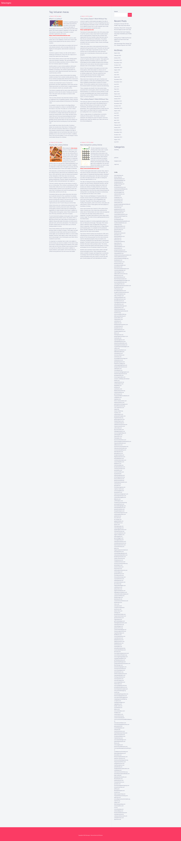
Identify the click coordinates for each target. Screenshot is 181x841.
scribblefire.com (118, 397)
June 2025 (116, 74)
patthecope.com (118, 602)
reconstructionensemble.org (120, 563)
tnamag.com (117, 612)
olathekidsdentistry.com (120, 341)
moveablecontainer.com (120, 265)
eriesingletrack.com (118, 334)
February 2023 (117, 125)
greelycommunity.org (119, 480)
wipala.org (116, 409)
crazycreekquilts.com (119, 461)
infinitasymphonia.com (119, 475)
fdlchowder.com (118, 683)
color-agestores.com (119, 407)
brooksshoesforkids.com (120, 614)
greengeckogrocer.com (119, 361)
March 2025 (117, 77)
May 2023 (116, 118)
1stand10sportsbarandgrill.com (121, 346)
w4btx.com (117, 348)
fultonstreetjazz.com (119, 261)
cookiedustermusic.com (119, 561)
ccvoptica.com (117, 700)
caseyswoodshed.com (119, 595)
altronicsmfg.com (118, 200)
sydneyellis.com (118, 368)
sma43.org (116, 692)
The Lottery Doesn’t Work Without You (93, 19)
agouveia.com (117, 797)
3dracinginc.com (118, 438)
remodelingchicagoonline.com (121, 694)
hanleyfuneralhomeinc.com (120, 343)
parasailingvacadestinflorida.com (122, 773)
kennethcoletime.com (119, 509)
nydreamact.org (118, 224)
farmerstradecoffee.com (120, 631)
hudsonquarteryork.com (119, 741)
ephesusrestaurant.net (119, 734)
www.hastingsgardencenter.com (121, 724)
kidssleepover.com (118, 206)
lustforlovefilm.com (119, 472)
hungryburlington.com (119, 511)
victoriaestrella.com (119, 575)
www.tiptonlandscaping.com (121, 697)
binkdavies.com (117, 463)
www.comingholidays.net (120, 433)
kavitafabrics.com (118, 565)
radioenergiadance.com (119, 246)
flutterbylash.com (118, 778)
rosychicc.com (117, 412)
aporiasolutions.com (119, 617)
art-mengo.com (117, 519)
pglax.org (116, 548)
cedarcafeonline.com (119, 190)
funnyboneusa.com (118, 560)
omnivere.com (117, 195)
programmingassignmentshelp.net (122, 204)
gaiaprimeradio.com (118, 521)
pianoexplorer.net (118, 726)
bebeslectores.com (118, 275)
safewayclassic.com (119, 212)
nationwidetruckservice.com (120, 570)
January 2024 (117, 98)
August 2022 (117, 139)
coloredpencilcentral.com (120, 302)
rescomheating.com (118, 809)
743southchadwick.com (119, 294)
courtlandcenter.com (119, 578)
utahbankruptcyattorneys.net (121, 311)
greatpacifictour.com (119, 573)
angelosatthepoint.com (119, 590)
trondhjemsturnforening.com (121, 751)
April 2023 (116, 120)
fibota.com (116, 743)
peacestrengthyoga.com (120, 661)
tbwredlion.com (118, 755)
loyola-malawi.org (118, 411)
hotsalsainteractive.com (120, 187)
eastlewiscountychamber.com (121, 446)
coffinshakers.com (118, 500)
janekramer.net (117, 516)
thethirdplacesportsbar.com (120, 733)
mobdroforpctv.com (119, 421)
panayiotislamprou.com (119, 250)
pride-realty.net (117, 775)
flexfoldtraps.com (118, 665)
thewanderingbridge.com (120, 506)
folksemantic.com (118, 319)
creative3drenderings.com (120, 629)
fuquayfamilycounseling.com (121, 795)
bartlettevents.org (118, 263)
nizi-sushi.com (117, 517)
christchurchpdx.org (118, 465)
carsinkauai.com (118, 770)
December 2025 (118, 60)
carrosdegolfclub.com (119, 283)
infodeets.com (117, 185)
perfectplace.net (118, 394)
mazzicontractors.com (119, 731)
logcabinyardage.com (119, 633)
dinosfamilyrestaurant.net (120, 278)
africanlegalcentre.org (119, 477)
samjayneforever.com (119, 763)
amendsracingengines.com (120, 667)
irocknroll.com (117, 312)
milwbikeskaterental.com (120, 543)
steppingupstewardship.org (120, 699)
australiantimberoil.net (119, 277)
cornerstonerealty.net (119, 717)
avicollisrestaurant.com (119, 582)
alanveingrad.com (118, 536)
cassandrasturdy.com (119, 422)
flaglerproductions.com (119, 456)
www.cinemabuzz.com (119, 711)
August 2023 (117, 110)
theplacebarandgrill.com (120, 585)
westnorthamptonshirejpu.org (121, 258)
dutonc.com (117, 524)
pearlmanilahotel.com (119, 236)
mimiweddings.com (118, 811)
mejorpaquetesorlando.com (120, 345)
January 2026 (117, 58)
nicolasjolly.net (117, 473)
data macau (74, 148)
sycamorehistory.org (119, 716)
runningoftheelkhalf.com (120, 658)
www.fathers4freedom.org (120, 655)
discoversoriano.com (119, 429)
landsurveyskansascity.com (120, 673)
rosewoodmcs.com (118, 714)
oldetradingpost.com (119, 272)
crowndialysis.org (118, 370)
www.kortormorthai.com (120, 668)
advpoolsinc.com (118, 589)
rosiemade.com (117, 338)
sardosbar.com (117, 321)
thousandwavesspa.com (120, 577)
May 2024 (116, 89)
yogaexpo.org (117, 399)
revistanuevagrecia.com (119, 487)
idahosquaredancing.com (120, 316)
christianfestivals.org (119, 531)
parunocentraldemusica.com (120, 746)
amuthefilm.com (118, 470)
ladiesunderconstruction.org (120, 273)
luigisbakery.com (118, 704)
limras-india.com (118, 177)
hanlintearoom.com (118, 780)
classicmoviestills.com (119, 426)
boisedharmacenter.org (119, 406)
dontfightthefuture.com (120, 299)
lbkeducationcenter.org (119, 390)
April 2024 (116, 91)
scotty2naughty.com (119, 490)
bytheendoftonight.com (119, 416)
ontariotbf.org (117, 217)
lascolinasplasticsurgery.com (121, 689)
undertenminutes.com (119, 194)
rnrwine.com (117, 792)
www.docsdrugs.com (119, 680)
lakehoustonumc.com (119, 641)
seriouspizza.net (118, 605)
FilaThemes (100, 835)
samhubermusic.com (119, 817)
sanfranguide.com (118, 434)
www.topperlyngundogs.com (121, 656)
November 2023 (118, 103)
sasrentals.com (117, 356)
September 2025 (118, 67)
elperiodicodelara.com (119, 178)
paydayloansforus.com (119, 209)
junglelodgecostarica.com (120, 529)
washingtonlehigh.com (119, 702)
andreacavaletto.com (119, 402)
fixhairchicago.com (118, 597)
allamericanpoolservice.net (120, 373)
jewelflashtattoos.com (119, 228)
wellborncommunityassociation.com (122, 255)
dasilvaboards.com (118, 451)
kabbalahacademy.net (119, 351)
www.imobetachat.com (119, 636)
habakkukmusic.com (118, 643)
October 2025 (117, 65)
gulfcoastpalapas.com (119, 621)
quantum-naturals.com (119, 758)
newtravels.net (117, 207)
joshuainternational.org (119, 648)
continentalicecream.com (120, 460)
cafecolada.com (118, 428)
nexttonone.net (118, 644)
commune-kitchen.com (119, 468)
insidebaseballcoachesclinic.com (121, 768)
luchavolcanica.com (118, 567)
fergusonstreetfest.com (120, 761)
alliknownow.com (118, 444)
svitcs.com (116, 604)
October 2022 (117, 134)
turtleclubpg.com (118, 572)
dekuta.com (117, 709)
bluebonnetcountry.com (119, 233)
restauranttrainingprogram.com (121, 372)
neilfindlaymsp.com (118, 580)
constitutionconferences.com (121, 600)
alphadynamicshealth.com (120, 777)
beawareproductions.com (120, 495)
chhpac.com (117, 802)
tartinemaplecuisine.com (120, 514)
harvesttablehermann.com (120, 282)
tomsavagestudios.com (119, 377)
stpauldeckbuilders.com (119, 675)
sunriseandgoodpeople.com (120, 553)
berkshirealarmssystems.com (121, 324)
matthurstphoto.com (119, 765)
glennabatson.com (118, 453)
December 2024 (118, 79)
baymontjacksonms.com (120, 544)
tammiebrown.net (118, 522)
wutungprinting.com (119, 539)
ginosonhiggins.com (118, 538)
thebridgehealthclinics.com (120, 622)
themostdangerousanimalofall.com (122, 441)
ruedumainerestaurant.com (120, 482)
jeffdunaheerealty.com (119, 660)
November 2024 (118, 82)
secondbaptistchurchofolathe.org (122, 799)
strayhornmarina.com (119, 455)
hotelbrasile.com (118, 260)
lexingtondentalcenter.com (120, 367)
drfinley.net (116, 789)
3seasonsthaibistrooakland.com (121, 395)
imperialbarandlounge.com (120, 306)
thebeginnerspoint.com (119, 431)
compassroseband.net (119, 607)
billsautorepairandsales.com (120, 756)
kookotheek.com (118, 248)
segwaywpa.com (118, 619)
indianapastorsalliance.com (120, 592)
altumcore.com (117, 609)
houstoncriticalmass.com (120, 439)
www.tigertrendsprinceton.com (121, 653)
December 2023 (118, 101)
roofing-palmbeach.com (119, 297)
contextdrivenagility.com (120, 497)
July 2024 (116, 84)
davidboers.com (118, 634)
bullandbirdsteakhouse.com (120, 687)
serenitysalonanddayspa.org (120, 189)
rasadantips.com (118, 197)
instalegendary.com (118, 219)
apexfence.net (117, 819)
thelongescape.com (118, 526)
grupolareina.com (118, 267)
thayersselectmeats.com (120, 616)
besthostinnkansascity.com (120, 812)
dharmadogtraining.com (119, 804)
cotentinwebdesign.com (119, 270)
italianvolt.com (117, 322)
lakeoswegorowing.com (119, 794)
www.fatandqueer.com (119, 670)
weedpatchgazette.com (119, 331)
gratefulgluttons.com (119, 419)
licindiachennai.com (118, 182)
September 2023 (118, 108)
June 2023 (116, 115)
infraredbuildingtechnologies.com (122, 280)
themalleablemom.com (119, 507)
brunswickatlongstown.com (120, 512)
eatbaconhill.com (118, 202)
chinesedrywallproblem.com (120, 555)
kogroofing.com (118, 243)
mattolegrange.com (119, 528)
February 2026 (117, 55)
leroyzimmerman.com (119, 787)
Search (116, 11)
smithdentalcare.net (119, 814)
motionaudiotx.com (119, 805)
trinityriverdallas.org (119, 392)
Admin (60, 16)
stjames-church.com (119, 489)
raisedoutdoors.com (119, 307)
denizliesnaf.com (118, 599)
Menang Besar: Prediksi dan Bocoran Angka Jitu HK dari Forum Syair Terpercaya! (122, 39)
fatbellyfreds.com (118, 738)
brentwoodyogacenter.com (120, 695)
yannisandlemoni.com (119, 329)
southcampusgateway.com (120, 251)
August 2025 (117, 70)
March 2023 (117, 122)
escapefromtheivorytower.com (121, 292)
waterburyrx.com (118, 587)
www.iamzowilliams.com (120, 722)
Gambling (116, 149)
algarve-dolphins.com (119, 534)
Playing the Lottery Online (58, 145)
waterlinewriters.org (119, 624)
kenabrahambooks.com (119, 467)
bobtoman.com (117, 239)
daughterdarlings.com (119, 184)
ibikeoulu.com (117, 499)
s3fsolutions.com (118, 289)
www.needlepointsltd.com (120, 685)
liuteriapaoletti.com (119, 551)
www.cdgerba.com (118, 744)
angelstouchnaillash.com (120, 350)
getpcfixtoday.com (118, 229)
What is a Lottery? (55, 19)
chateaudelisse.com (119, 253)
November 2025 (118, 62)
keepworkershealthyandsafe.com (122, 221)
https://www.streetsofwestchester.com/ (59, 35)
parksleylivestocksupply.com (121, 404)
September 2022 (118, 137)
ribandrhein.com (118, 385)
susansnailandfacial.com (120, 650)
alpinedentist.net (118, 245)
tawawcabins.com (118, 317)
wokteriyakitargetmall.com (120, 365)
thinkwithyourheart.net (119, 309)
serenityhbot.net (118, 646)
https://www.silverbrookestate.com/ (89, 168)
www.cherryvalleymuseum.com (121, 268)
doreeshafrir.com (118, 492)
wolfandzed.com (118, 707)
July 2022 (116, 142)
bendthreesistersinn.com (120, 556)
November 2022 (118, 132)
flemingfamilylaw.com (119, 790)
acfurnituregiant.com (119, 192)
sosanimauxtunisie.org (119, 241)
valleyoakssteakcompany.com (121, 594)
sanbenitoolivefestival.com (120, 424)
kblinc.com (116, 333)
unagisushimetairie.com (119, 226)
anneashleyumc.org (118, 672)
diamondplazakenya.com (120, 753)
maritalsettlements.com (120, 541)
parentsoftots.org (118, 628)
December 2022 (118, 130)
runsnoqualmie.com (118, 678)
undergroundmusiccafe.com (120, 816)
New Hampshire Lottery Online (91, 145)
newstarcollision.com (119, 355)
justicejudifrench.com (119, 504)
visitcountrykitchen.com (119, 533)
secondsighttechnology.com (120, 358)
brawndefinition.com (119, 458)
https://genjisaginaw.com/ (87, 29)
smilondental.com (118, 353)
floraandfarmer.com (119, 287)
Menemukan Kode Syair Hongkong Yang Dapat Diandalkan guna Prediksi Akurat (123, 33)
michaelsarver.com (118, 360)
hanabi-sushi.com (118, 705)
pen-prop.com (117, 651)
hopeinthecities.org (118, 417)
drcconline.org (117, 583)
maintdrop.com (117, 238)
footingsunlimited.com (119, 677)
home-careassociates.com (120, 400)
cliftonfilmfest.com (119, 304)
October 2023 (117, 106)
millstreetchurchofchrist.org (121, 772)
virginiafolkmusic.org (119, 382)
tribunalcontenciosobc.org (120, 448)
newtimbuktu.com (118, 199)
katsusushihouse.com (119, 478)
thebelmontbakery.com (119, 211)
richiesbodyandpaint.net (119, 180)
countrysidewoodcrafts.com (120, 214)
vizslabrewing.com (118, 326)
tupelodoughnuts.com (119, 339)
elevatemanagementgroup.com (121, 785)
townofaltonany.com (119, 546)
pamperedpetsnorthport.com (121, 336)
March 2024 (117, 94)
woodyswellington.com (119, 736)
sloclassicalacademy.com (120, 450)
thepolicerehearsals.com (120, 443)
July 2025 (116, 72)
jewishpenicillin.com (119, 375)
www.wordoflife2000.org (120, 314)
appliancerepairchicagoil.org (120, 216)
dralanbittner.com (118, 328)
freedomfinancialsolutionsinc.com (122, 663)
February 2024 (117, 96)
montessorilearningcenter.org (121, 760)
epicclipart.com (117, 234)
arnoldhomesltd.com (119, 300)
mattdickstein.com (118, 638)
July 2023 (116, 113)
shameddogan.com (118, 626)
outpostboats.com (118, 414)
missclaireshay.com (118, 175)
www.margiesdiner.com (119, 682)
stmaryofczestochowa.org (120, 502)
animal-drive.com (118, 611)
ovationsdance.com (118, 383)
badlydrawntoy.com (118, 639)
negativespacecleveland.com (121, 550)
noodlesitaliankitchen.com (120, 222)
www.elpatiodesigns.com (120, 739)
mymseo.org (117, 800)
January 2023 (117, 127)
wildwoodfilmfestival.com (120, 256)
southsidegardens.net (119, 728)
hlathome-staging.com (119, 363)
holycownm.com (118, 568)
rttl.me (116, 807)
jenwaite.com (117, 783)
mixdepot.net (117, 712)
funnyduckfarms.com (119, 782)
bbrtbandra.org (117, 231)
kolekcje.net (117, 387)
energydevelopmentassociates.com (122, 285)
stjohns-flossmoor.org (119, 558)
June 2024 (116, 86)
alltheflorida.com (118, 766)
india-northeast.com (119, 295)
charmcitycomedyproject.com (121, 494)
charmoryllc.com (118, 436)
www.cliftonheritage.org (120, 690)
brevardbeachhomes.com (120, 290)
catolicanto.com (118, 389)
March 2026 (117, 53)
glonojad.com (117, 485)
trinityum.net (117, 729)
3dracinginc (6, 2)
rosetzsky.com (117, 483)
